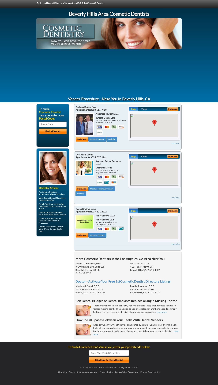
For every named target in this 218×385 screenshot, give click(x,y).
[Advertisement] (109, 73)
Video (144, 109)
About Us (62, 372)
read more (162, 312)
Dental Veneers (59, 214)
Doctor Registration (150, 372)
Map (133, 109)
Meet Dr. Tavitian (97, 139)
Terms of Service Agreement (83, 372)
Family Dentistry (46, 204)
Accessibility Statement (127, 372)
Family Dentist (45, 226)
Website (111, 139)
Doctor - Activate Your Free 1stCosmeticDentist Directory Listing (122, 281)
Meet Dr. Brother (97, 235)
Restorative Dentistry (48, 192)
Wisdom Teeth (45, 220)
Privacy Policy (106, 372)
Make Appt (81, 139)
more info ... (176, 143)
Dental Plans (55, 198)
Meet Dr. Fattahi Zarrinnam (101, 189)
